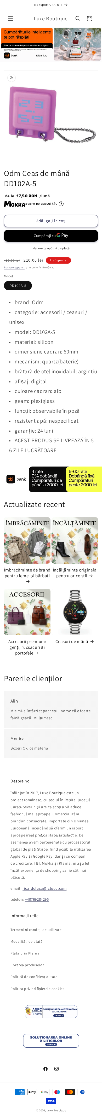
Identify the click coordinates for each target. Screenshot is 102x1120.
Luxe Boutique (56, 1110)
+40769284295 (37, 899)
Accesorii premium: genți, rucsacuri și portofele (27, 647)
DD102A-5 (17, 285)
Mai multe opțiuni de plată (51, 248)
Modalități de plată (26, 941)
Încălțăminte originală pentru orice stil (75, 573)
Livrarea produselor (27, 965)
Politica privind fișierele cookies (37, 988)
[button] (10, 18)
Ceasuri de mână (71, 641)
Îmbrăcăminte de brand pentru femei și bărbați (27, 573)
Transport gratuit (14, 267)
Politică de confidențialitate (33, 976)
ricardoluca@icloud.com (44, 888)
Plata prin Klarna (24, 953)
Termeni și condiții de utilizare (35, 929)
